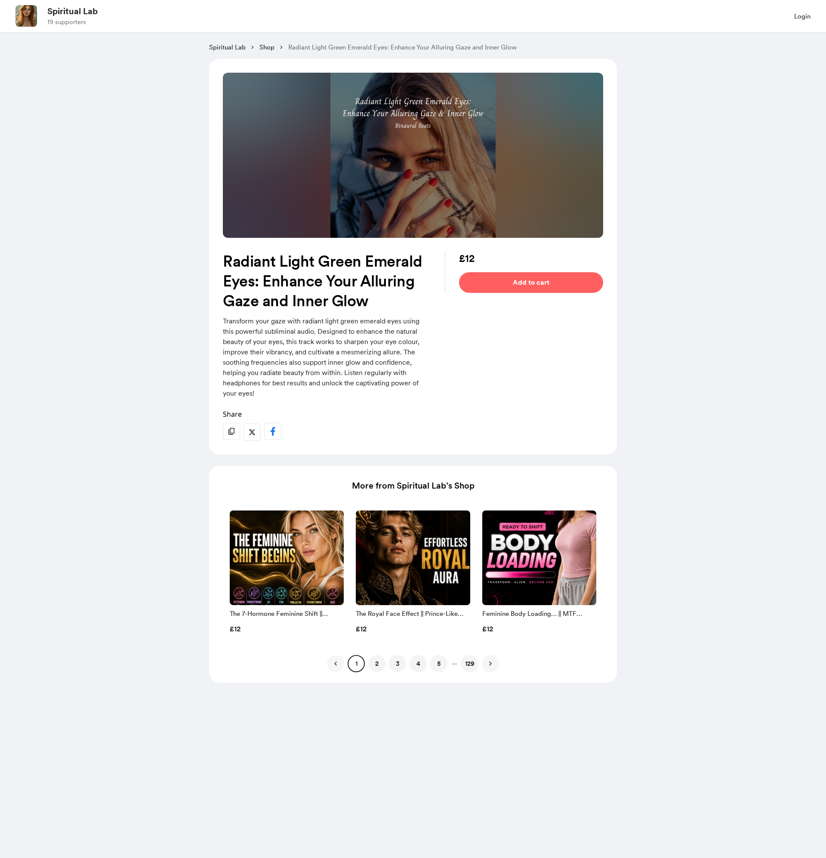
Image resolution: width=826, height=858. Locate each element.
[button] (286, 574)
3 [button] (398, 663)
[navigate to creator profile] (26, 16)
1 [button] (356, 663)
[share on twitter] (252, 432)
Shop (266, 47)
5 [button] (439, 663)
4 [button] (418, 663)
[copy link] (231, 431)
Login (802, 16)
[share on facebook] (272, 431)
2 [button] (377, 663)
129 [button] (470, 663)
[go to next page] (490, 663)
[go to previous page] (335, 663)
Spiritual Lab (72, 11)
